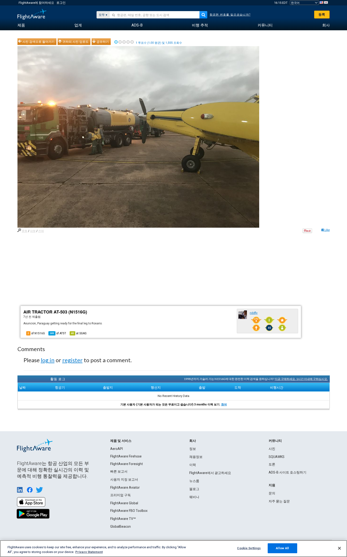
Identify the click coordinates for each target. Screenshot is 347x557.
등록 (321, 14)
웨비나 (194, 497)
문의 (272, 493)
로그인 (61, 2)
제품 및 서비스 (120, 441)
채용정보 (196, 457)
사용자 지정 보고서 (124, 479)
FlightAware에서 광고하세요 (210, 473)
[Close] (339, 548)
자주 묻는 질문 (279, 501)
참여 (224, 404)
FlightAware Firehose (126, 456)
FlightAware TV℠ (123, 519)
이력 (192, 465)
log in (48, 360)
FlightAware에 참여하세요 (36, 2)
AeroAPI (116, 449)
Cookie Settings (249, 548)
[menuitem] (21, 25)
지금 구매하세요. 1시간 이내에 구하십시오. (301, 379)
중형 (24, 231)
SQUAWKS (276, 457)
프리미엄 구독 (120, 495)
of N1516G (36, 333)
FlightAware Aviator (125, 487)
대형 (33, 231)
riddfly (254, 313)
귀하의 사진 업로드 (76, 42)
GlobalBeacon (120, 526)
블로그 (194, 489)
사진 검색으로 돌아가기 (38, 42)
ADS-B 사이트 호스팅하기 (287, 472)
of (58, 333)
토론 (272, 464)
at (78, 333)
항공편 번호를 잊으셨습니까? (230, 14)
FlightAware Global (124, 503)
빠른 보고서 (118, 471)
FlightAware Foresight (126, 464)
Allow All (282, 548)
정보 (192, 449)
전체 (41, 231)
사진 (272, 449)
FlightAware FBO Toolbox (129, 511)
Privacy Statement (89, 552)
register (72, 360)
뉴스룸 (194, 481)
